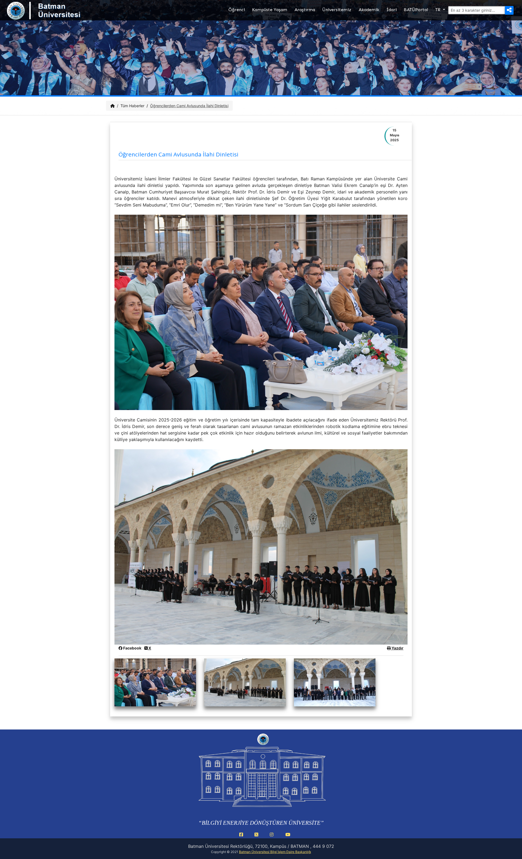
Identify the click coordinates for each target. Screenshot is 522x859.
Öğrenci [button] (236, 9)
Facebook (132, 648)
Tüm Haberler (132, 105)
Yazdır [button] (397, 648)
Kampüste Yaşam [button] (269, 9)
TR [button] (438, 9)
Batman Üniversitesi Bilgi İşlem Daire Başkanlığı (275, 852)
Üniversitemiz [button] (336, 9)
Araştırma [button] (304, 9)
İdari (391, 9)
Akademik (369, 9)
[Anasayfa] (112, 105)
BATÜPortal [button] (416, 9)
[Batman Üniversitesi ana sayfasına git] (54, 16)
